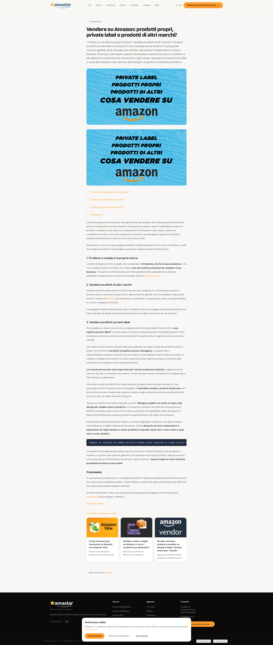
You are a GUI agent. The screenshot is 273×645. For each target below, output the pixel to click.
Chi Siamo (134, 5)
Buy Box (110, 298)
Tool (89, 5)
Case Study (151, 615)
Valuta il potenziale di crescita (201, 5)
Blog (157, 5)
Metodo (149, 611)
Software (147, 5)
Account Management (121, 607)
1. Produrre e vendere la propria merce (109, 192)
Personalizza (142, 636)
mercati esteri (152, 275)
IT (176, 5)
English (109, 572)
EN (180, 5)
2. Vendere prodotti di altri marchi (107, 199)
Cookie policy (91, 629)
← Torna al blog (93, 21)
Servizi (98, 5)
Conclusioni (96, 214)
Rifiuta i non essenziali (119, 636)
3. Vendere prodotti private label (106, 207)
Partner (123, 5)
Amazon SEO (118, 615)
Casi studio (110, 5)
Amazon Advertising (120, 611)
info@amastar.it (187, 617)
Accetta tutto (95, 636)
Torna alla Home (95, 503)
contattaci (92, 496)
